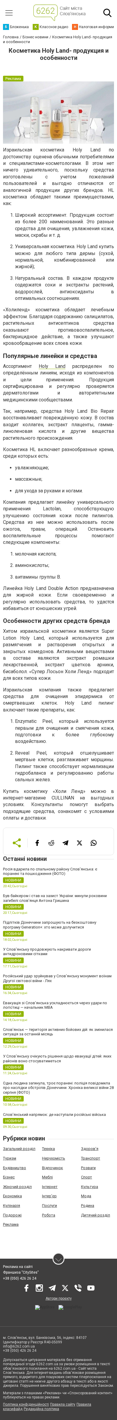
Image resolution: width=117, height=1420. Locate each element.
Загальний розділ (19, 1148)
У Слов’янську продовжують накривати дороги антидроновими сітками (47, 951)
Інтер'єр (49, 1196)
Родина (87, 1205)
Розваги (88, 1168)
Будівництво (14, 1168)
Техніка (48, 1148)
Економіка (12, 1196)
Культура (89, 1186)
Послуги (49, 1205)
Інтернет (50, 1186)
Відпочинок (52, 1168)
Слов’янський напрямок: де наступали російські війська (54, 1114)
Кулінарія (11, 1205)
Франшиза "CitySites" (21, 1272)
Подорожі (12, 1215)
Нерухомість (53, 1158)
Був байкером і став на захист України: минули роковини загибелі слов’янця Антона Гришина (55, 898)
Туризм (9, 1158)
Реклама (11, 1224)
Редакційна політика (41, 1409)
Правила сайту (62, 1404)
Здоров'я (89, 1148)
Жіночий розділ (17, 1186)
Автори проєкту (59, 1298)
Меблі (47, 1177)
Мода (86, 1196)
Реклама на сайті (18, 1267)
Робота (48, 1215)
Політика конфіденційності (26, 1404)
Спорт (86, 1177)
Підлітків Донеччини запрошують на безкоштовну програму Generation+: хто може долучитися (49, 924)
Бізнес (9, 1177)
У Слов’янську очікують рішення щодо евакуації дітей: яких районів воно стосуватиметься (57, 1058)
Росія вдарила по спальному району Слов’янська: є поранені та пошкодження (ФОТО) (50, 871)
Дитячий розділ (95, 1215)
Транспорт (90, 1158)
